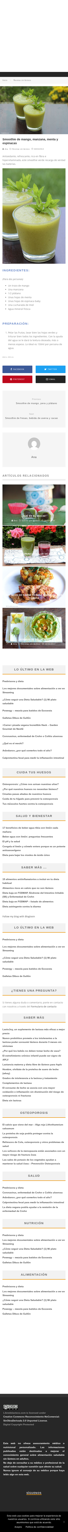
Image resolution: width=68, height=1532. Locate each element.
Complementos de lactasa (17, 1083)
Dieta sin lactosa (11, 1100)
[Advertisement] (34, 36)
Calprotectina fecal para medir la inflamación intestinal (33, 758)
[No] (64, 1522)
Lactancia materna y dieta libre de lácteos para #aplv (32, 1064)
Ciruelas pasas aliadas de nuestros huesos (26, 794)
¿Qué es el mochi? (13, 743)
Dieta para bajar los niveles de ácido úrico (26, 855)
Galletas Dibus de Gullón (16, 718)
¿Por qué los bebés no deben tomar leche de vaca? (31, 1051)
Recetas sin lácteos (21, 149)
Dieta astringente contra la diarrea (21, 906)
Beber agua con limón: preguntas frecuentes (27, 836)
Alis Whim (9, 357)
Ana (6, 149)
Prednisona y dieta (13, 681)
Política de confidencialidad (39, 1527)
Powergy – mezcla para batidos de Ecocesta (27, 710)
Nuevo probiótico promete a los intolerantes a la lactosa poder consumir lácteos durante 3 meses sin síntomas (32, 1042)
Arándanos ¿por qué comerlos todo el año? (27, 750)
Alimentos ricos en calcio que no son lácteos (27, 888)
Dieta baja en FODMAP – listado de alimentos (27, 901)
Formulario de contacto (43, 1006)
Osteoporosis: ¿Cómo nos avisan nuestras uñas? (30, 784)
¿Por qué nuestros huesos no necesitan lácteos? (30, 789)
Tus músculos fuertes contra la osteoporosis (27, 803)
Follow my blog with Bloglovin (18, 916)
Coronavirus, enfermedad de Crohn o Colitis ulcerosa (32, 736)
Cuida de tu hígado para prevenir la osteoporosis (30, 798)
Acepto (18, 1527)
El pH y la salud (11, 841)
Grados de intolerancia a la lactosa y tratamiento (29, 1078)
